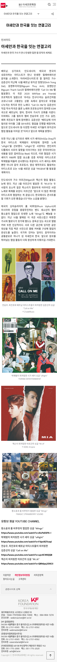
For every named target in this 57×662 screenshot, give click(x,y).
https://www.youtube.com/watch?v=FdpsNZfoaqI (26, 541)
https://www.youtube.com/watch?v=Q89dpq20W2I (27, 563)
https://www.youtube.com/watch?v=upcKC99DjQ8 (26, 555)
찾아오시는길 (8, 579)
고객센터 (22, 579)
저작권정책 (38, 575)
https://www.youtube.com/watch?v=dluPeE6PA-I (26, 533)
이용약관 (7, 575)
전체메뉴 (54, 4)
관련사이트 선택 (12, 589)
